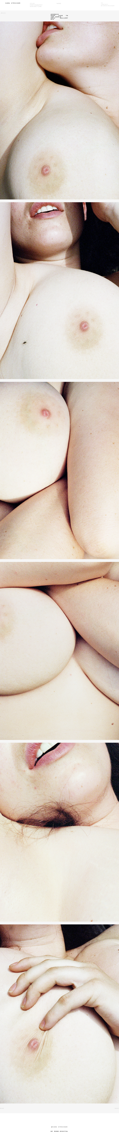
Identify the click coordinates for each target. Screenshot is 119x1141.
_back (3, 13)
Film (32, 3)
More (2, 1108)
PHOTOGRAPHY (36, 5)
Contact (104, 4)
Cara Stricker (12, 3)
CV (102, 3)
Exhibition (36, 6)
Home (59, 3)
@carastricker (108, 5)
